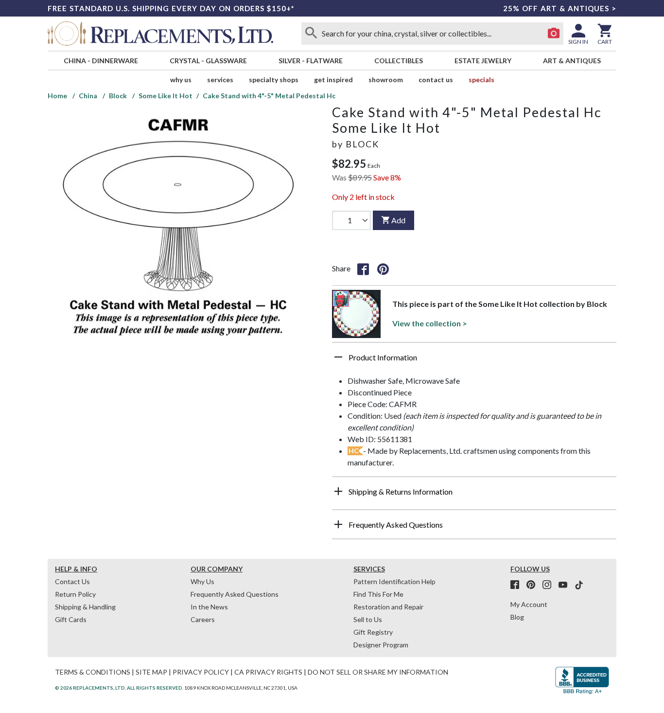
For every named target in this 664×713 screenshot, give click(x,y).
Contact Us (436, 79)
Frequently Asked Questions (235, 594)
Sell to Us (367, 619)
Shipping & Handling (85, 607)
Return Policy (75, 594)
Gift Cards (71, 619)
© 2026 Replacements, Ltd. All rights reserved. (119, 688)
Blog (517, 617)
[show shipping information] (338, 491)
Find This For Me (378, 594)
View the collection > (429, 323)
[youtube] (566, 585)
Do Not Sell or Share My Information (378, 672)
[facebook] (517, 585)
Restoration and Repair (388, 607)
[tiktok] (579, 585)
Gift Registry (373, 632)
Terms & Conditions (92, 672)
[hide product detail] (338, 357)
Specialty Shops (273, 79)
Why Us (202, 581)
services (220, 79)
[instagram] (549, 585)
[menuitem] (101, 61)
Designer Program (380, 645)
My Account (528, 604)
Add (398, 220)
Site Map (151, 672)
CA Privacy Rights (268, 672)
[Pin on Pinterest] (383, 268)
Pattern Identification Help (394, 581)
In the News (209, 607)
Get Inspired (333, 79)
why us (181, 79)
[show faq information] (338, 524)
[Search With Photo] (553, 33)
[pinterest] (533, 585)
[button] (474, 361)
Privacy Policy (201, 672)
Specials (481, 79)
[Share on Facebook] (363, 268)
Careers (203, 619)
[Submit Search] (311, 33)
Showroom (385, 79)
